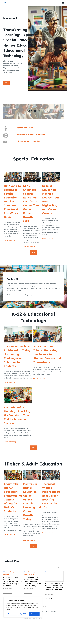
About (47, 611)
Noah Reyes (8, 588)
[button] (62, 567)
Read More (7, 592)
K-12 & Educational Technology (31, 134)
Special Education (25, 127)
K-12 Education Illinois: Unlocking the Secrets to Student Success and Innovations (47, 354)
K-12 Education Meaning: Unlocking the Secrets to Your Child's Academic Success (17, 415)
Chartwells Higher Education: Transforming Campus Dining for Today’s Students (13, 497)
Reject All (23, 614)
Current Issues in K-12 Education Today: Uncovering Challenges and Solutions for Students (17, 356)
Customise (11, 614)
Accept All (34, 614)
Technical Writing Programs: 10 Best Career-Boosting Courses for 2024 (51, 495)
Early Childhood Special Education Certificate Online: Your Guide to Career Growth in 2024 (31, 203)
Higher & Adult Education (28, 141)
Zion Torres (28, 594)
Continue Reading (10, 240)
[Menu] (63, 3)
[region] (22, 607)
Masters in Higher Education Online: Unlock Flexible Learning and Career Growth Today (32, 501)
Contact (53, 611)
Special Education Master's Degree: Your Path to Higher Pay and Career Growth (50, 199)
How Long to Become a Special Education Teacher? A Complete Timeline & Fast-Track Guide (12, 201)
